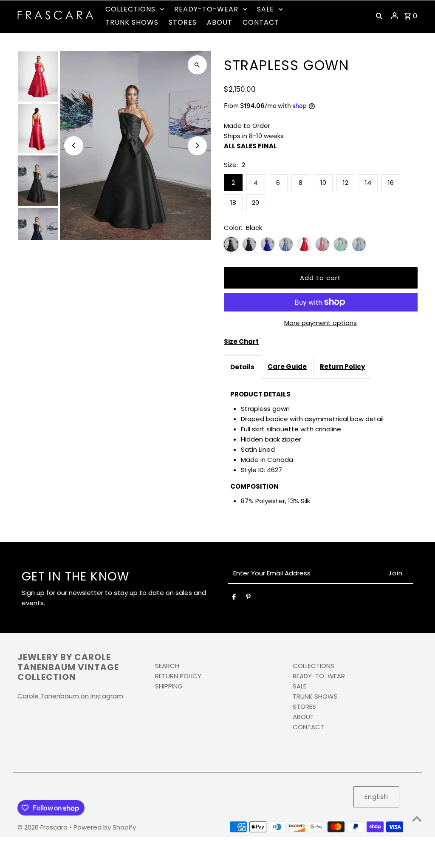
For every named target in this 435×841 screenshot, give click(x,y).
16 (391, 182)
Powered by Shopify (104, 827)
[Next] (197, 145)
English (376, 796)
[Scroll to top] (417, 818)
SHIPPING (169, 686)
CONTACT (308, 726)
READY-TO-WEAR (319, 675)
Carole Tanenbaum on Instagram (70, 695)
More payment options (320, 322)
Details (242, 366)
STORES (304, 706)
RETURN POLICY (178, 675)
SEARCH (167, 665)
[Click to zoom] (197, 64)
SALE (299, 686)
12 (345, 182)
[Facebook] (234, 598)
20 (255, 202)
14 (368, 182)
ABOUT (303, 716)
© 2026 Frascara (43, 827)
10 (323, 182)
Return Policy (342, 366)
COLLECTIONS (313, 665)
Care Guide (287, 366)
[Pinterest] (248, 598)
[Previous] (73, 145)
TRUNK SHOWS (315, 696)
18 (233, 202)
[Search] (379, 15)
